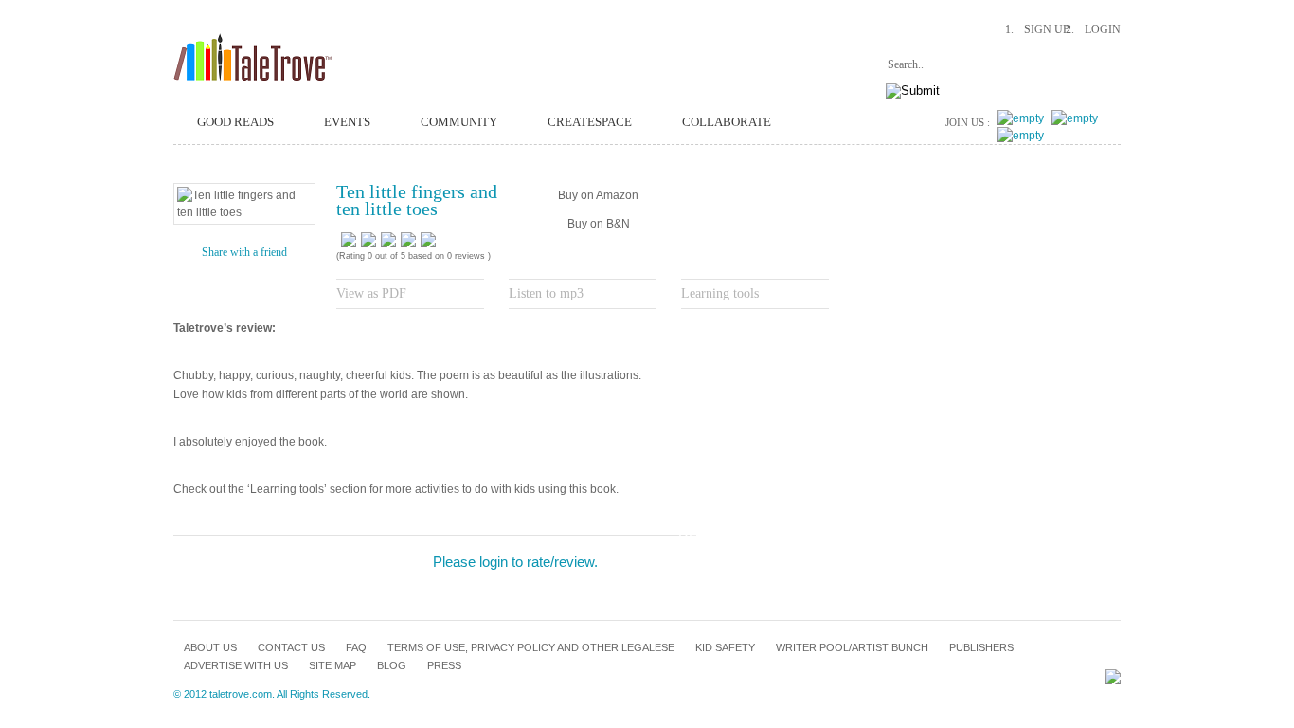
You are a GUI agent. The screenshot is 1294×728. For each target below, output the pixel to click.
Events (347, 122)
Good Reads (235, 122)
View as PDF (371, 293)
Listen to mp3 (546, 293)
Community (459, 122)
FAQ (356, 647)
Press (444, 665)
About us (210, 647)
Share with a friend (244, 252)
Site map (332, 665)
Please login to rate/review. (515, 562)
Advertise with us (236, 665)
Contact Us (291, 647)
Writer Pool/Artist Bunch (852, 647)
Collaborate (726, 122)
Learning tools (720, 293)
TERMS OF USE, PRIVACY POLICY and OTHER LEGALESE (530, 647)
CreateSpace (590, 122)
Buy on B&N (598, 223)
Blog (391, 665)
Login (1103, 29)
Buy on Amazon (598, 195)
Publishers (981, 647)
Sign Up (1046, 29)
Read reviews (732, 536)
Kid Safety (725, 647)
